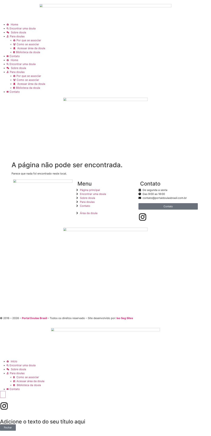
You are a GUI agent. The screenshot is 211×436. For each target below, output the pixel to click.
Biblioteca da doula (28, 52)
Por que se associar (28, 40)
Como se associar (28, 44)
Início (13, 361)
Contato (15, 56)
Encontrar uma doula (23, 28)
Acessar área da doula (30, 48)
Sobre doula (18, 32)
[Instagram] (142, 217)
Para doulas (17, 36)
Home (14, 24)
